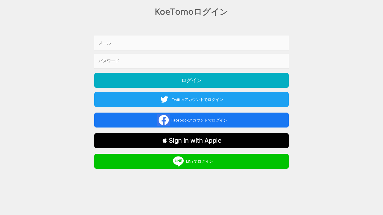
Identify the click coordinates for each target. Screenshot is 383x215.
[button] (192, 140)
